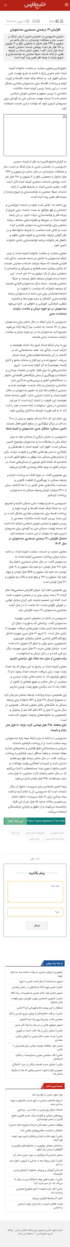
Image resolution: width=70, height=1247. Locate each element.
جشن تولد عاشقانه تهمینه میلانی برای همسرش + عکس (38, 1048)
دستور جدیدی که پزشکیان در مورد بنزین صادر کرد (38, 1155)
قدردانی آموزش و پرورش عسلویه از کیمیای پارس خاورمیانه (38, 1172)
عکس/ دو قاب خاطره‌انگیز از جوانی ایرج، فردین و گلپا (36, 1014)
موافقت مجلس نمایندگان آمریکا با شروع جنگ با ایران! (36, 1125)
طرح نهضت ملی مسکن (35, 832)
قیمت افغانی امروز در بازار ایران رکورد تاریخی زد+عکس (40, 1206)
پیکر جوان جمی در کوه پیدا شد (47, 1095)
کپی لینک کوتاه (15, 821)
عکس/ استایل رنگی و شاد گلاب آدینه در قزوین (39, 1031)
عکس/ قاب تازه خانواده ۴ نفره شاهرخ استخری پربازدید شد (39, 1191)
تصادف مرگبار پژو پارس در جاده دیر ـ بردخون (40, 1110)
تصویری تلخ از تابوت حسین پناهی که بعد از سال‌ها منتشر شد (37, 1072)
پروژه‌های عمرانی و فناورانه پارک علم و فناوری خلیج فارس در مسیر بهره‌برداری (37, 1117)
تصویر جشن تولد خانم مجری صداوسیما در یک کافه (37, 993)
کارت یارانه (15, 832)
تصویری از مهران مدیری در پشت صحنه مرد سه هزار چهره (36, 974)
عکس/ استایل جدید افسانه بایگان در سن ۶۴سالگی (37, 1064)
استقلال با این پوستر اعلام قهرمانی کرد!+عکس (40, 1008)
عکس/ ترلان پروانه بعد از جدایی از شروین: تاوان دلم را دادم (36, 1162)
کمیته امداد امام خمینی (55, 839)
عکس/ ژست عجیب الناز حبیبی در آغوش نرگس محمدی (39, 1038)
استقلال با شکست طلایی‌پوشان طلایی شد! (41, 1130)
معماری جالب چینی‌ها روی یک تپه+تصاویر (41, 1019)
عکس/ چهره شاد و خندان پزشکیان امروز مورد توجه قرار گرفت (37, 1138)
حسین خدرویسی (57, 832)
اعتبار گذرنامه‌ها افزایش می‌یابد (47, 1198)
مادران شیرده (34, 839)
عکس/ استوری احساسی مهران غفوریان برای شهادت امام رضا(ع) (37, 1000)
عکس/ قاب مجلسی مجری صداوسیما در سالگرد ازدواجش (39, 1057)
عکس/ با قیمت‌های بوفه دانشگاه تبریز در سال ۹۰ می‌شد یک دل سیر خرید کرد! (38, 1181)
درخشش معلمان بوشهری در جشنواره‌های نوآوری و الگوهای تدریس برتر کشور (37, 1147)
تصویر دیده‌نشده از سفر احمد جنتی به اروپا (41, 981)
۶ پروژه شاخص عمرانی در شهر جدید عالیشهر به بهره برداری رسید (37, 1102)
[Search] (5, 6)
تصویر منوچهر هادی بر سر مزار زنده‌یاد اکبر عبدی (39, 1025)
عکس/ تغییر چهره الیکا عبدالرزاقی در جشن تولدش (37, 987)
